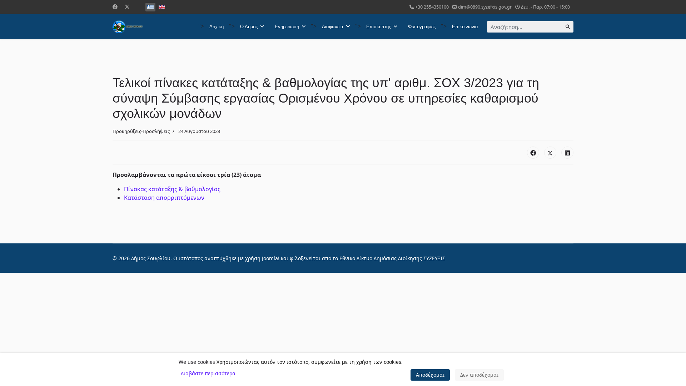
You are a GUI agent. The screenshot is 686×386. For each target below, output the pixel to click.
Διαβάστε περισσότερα (208, 373)
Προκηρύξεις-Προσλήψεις (141, 131)
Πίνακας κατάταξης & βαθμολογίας (172, 189)
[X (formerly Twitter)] (550, 153)
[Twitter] (127, 6)
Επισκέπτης (378, 26)
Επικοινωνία (465, 26)
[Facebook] (115, 6)
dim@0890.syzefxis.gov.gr (485, 7)
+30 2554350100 (432, 7)
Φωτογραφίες (422, 26)
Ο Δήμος (249, 26)
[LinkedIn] (567, 153)
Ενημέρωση (287, 26)
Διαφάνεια (332, 26)
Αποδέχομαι (430, 374)
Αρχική (216, 26)
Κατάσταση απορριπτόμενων (164, 198)
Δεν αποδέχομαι (479, 374)
